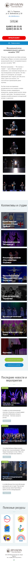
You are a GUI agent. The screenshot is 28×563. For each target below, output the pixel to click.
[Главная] (14, 5)
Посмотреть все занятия (14, 360)
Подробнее (7, 421)
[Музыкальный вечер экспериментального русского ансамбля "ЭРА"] (14, 109)
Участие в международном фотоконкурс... (12, 478)
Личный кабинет (14, 38)
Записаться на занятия (14, 365)
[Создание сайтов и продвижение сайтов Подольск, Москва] (14, 560)
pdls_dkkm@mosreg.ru (14, 16)
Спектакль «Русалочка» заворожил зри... (11, 404)
